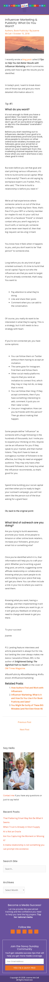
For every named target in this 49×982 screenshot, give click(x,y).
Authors (9, 30)
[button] (24, 10)
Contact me (8, 795)
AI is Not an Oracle (12, 831)
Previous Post (24, 722)
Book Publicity (21, 30)
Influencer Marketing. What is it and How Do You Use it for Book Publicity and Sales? (26, 698)
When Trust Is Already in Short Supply (21, 826)
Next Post (24, 729)
